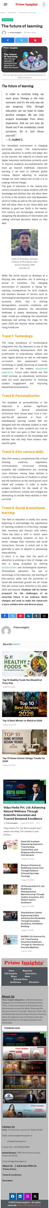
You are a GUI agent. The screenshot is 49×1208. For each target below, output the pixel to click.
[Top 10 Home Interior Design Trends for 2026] (24, 742)
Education (12, 12)
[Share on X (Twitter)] (21, 40)
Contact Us (8, 1126)
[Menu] (5, 4)
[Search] (43, 4)
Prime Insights (15, 33)
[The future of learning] (24, 59)
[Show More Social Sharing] (45, 40)
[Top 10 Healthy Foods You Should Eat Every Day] (24, 663)
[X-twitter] (35, 1196)
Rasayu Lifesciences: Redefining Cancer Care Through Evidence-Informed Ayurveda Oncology (32, 870)
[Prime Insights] (25, 4)
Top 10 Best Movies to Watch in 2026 (22, 720)
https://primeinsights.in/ (29, 1205)
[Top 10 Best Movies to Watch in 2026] (24, 704)
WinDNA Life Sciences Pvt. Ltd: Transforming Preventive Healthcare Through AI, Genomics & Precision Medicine (33, 941)
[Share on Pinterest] (35, 40)
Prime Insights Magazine (13, 1000)
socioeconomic (9, 567)
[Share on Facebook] (7, 40)
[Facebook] (12, 1196)
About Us (7, 1166)
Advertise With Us (26, 1166)
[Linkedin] (20, 1196)
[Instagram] (27, 1196)
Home (2, 12)
